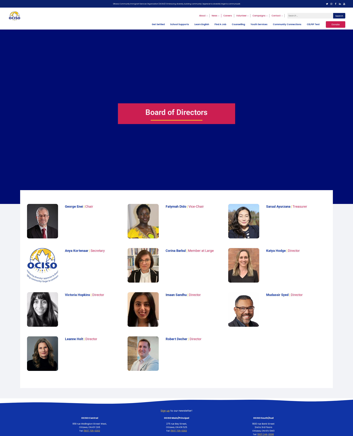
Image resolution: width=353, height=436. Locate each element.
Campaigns (258, 15)
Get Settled (158, 24)
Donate (335, 24)
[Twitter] (327, 4)
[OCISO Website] (15, 19)
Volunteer (241, 15)
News (214, 15)
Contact (276, 15)
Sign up (165, 410)
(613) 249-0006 (265, 434)
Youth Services (259, 24)
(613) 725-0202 (92, 430)
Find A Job (220, 24)
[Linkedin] (340, 4)
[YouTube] (344, 4)
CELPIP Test (313, 24)
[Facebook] (336, 4)
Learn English (201, 24)
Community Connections (287, 24)
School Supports (179, 24)
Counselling (238, 24)
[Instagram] (331, 4)
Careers (227, 15)
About (202, 15)
